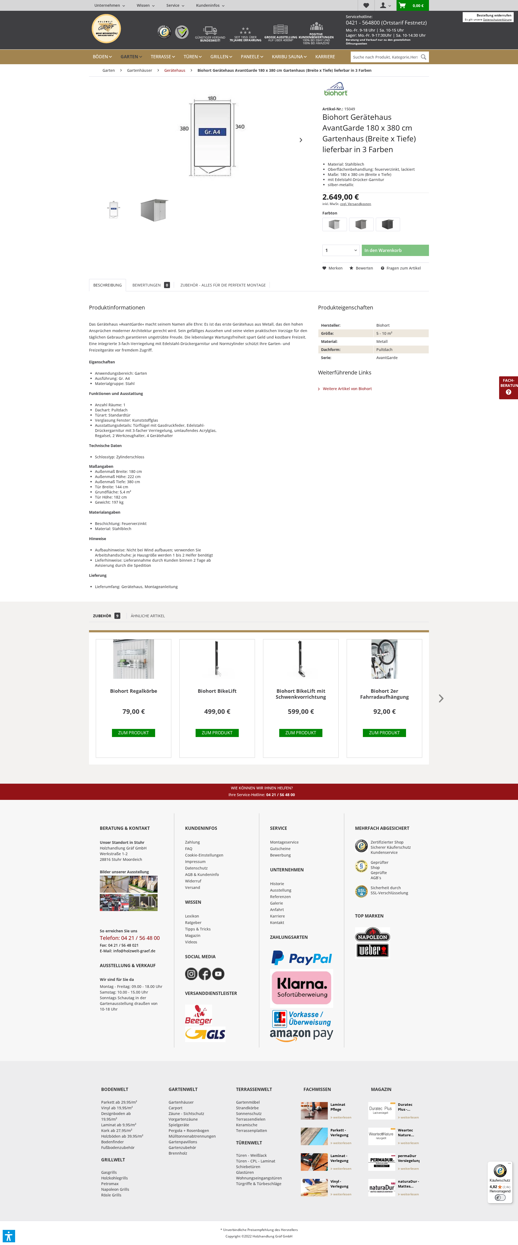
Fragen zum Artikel (403, 268)
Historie (277, 883)
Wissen (144, 5)
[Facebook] (205, 974)
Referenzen (280, 896)
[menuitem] (159, 5)
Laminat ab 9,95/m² (118, 1124)
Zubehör (105, 615)
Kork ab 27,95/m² (116, 1130)
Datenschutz (196, 868)
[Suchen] (423, 57)
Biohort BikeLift (217, 691)
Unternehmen (107, 5)
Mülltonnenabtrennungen (192, 1136)
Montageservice (284, 842)
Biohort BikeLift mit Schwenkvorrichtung (301, 694)
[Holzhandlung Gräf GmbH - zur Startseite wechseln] (106, 28)
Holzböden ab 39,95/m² (122, 1136)
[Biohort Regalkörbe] (133, 662)
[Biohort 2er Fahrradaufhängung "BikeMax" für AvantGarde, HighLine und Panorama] (384, 662)
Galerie (276, 903)
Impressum (195, 861)
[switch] (500, 1197)
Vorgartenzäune (183, 1119)
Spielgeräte (179, 1124)
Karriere (277, 916)
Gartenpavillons (183, 1141)
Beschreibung (107, 285)
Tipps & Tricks (198, 929)
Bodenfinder (112, 1141)
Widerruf (193, 881)
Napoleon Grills (115, 1189)
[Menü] (509, 1164)
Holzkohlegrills (114, 1178)
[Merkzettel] (366, 5)
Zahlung (192, 842)
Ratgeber (193, 922)
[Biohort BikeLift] (217, 662)
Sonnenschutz (249, 1113)
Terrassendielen (250, 1119)
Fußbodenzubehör (118, 1147)
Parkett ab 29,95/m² (119, 1102)
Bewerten (364, 268)
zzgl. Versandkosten (355, 204)
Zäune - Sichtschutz (186, 1113)
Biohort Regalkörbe (133, 691)
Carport (175, 1107)
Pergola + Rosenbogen (189, 1130)
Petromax (110, 1183)
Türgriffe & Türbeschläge (258, 1183)
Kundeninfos (208, 5)
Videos (191, 941)
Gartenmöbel (248, 1102)
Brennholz (178, 1153)
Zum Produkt (133, 733)
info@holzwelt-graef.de (134, 950)
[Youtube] (218, 974)
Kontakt (277, 922)
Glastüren (245, 1172)
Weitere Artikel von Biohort (347, 388)
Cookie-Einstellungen (204, 855)
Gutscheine (280, 848)
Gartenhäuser (181, 1102)
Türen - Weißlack (251, 1155)
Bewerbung (280, 855)
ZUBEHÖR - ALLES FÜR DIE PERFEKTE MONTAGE (223, 285)
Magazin (192, 935)
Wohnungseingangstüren (259, 1178)
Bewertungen (150, 285)
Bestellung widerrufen (494, 15)
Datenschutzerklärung (497, 19)
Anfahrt (277, 909)
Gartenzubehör (182, 1147)
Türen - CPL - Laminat (255, 1161)
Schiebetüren (248, 1166)
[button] (9, 1236)
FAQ (188, 848)
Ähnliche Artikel (148, 615)
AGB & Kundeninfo (202, 874)
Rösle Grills (111, 1195)
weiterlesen (342, 1117)
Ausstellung (280, 890)
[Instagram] (191, 974)
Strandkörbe (247, 1107)
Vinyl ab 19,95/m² (117, 1107)
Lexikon (192, 916)
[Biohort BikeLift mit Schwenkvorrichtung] (300, 662)
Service (173, 5)
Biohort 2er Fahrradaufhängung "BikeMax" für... (384, 694)
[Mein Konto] (385, 5)
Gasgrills (109, 1172)
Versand (192, 887)
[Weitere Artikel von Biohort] (335, 91)
